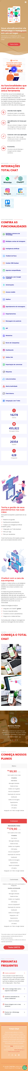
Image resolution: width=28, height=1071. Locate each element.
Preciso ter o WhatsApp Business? (12, 1013)
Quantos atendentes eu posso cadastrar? (12, 997)
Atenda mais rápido (14, 111)
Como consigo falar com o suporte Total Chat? (13, 990)
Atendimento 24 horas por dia (16, 122)
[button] (10, 740)
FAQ (11, 1046)
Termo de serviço (19, 1049)
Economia (11, 147)
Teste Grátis (14, 44)
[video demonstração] (14, 69)
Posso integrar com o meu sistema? (13, 1005)
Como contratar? (10, 973)
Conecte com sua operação (17, 135)
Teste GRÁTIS (14, 947)
